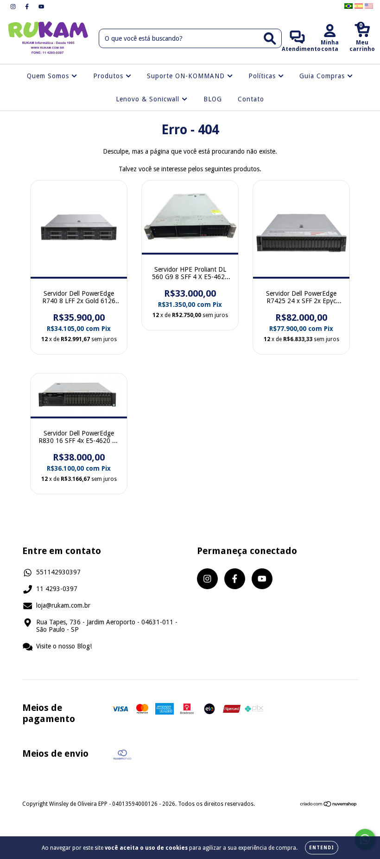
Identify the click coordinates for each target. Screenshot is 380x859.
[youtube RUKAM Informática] (41, 6)
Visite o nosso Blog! (64, 646)
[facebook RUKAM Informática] (28, 6)
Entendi (321, 847)
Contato (251, 99)
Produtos (109, 76)
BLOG (212, 99)
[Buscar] (270, 39)
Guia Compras (323, 76)
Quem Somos (49, 76)
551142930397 (58, 572)
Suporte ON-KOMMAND (187, 76)
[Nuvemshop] (329, 805)
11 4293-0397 (56, 588)
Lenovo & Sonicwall (149, 99)
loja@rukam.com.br (63, 605)
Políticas (263, 76)
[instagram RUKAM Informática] (14, 6)
